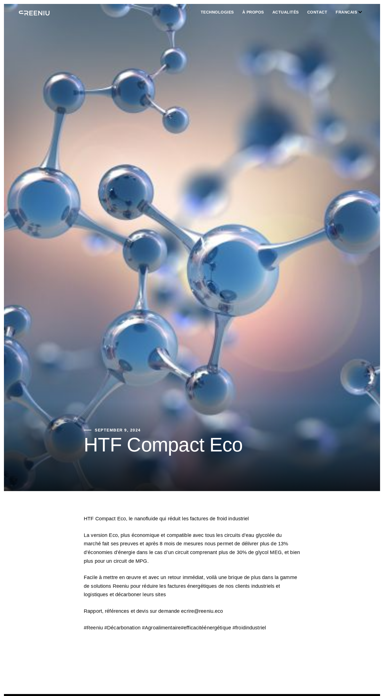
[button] (221, 12)
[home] (34, 12)
